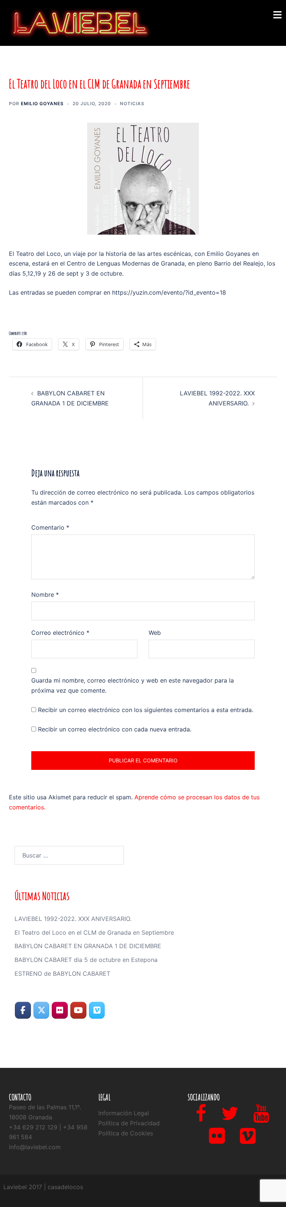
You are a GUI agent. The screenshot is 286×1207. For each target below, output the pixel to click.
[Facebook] (201, 1118)
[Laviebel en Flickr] (60, 1010)
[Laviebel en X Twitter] (42, 1010)
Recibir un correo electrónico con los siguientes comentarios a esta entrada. (145, 710)
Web (155, 632)
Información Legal (123, 1113)
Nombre (45, 594)
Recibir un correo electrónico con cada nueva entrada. (114, 729)
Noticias (132, 103)
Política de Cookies (125, 1133)
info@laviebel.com (35, 1147)
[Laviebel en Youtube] (78, 1010)
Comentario (50, 527)
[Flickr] (217, 1140)
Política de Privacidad (129, 1123)
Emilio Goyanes (42, 103)
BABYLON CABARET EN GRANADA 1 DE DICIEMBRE (88, 946)
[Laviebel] (79, 22)
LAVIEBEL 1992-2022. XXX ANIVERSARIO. (73, 918)
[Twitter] (229, 1118)
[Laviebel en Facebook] (23, 1010)
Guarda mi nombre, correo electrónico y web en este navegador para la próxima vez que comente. (132, 685)
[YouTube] (261, 1118)
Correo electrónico (60, 632)
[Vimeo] (248, 1140)
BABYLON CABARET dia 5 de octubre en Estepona (86, 959)
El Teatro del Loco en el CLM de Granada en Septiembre (94, 932)
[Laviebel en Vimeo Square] (97, 1010)
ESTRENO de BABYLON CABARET (62, 973)
